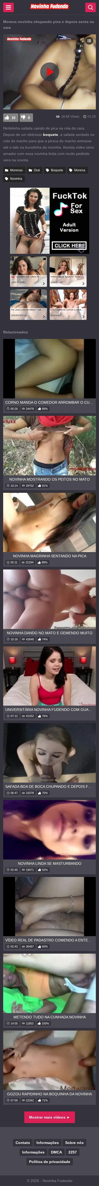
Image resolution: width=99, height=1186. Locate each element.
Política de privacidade (49, 1162)
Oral (37, 170)
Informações (47, 1143)
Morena (79, 170)
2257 (72, 1152)
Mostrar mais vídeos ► (49, 1117)
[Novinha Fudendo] (49, 8)
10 (13, 118)
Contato (23, 1143)
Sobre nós (74, 1143)
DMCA (56, 1152)
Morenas (16, 170)
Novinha (16, 179)
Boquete (57, 170)
